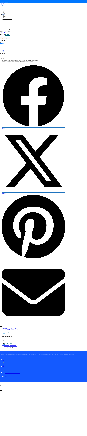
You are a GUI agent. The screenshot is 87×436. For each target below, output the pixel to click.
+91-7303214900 (2, 2)
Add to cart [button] (4, 344)
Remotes (3, 360)
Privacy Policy (3, 366)
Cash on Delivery (4, 37)
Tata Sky (3, 358)
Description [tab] (3, 50)
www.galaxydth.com (6, 379)
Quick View (16, 328)
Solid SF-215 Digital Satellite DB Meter (7, 336)
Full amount (3, 40)
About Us (3, 364)
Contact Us (3, 369)
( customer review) (2, 32)
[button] (43, 383)
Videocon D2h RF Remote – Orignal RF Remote (8, 347)
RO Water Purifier (4, 365)
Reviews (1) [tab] (3, 51)
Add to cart (2, 43)
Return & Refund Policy (4, 367)
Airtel (2, 359)
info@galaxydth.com (6, 2)
